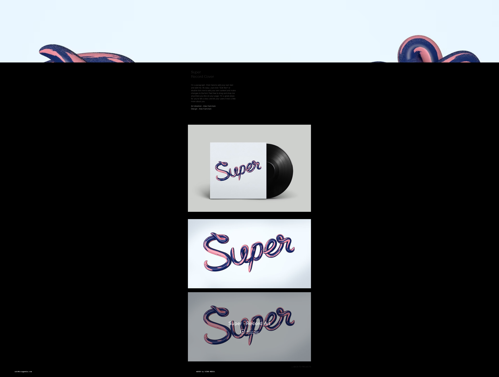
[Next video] (305, 326)
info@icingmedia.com (23, 371)
